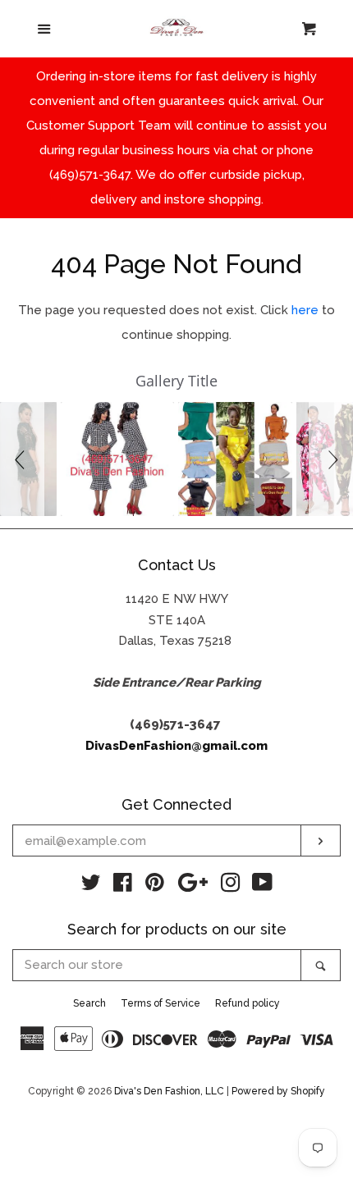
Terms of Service (160, 1003)
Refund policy (247, 1003)
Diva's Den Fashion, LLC (169, 1091)
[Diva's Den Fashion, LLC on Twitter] (91, 886)
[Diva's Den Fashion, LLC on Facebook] (122, 886)
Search (89, 1003)
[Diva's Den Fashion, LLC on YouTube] (262, 886)
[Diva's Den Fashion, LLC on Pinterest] (154, 886)
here (305, 310)
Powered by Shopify (278, 1091)
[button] (22, 458)
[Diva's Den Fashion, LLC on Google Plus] (192, 886)
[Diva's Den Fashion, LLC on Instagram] (231, 886)
